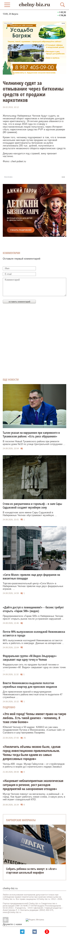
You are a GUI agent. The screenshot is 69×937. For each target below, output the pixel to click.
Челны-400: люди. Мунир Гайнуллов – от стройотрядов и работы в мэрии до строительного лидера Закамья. (34, 765)
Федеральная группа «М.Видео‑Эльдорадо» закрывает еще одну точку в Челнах (30, 658)
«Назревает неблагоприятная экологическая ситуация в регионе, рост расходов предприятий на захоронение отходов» (33, 784)
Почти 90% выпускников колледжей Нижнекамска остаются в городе (34, 633)
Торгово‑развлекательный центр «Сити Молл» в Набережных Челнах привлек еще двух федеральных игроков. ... (33, 586)
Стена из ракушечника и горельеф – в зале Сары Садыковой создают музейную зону (32, 505)
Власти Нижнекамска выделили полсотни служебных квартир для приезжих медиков (30, 685)
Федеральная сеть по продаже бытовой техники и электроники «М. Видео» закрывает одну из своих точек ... (34, 667)
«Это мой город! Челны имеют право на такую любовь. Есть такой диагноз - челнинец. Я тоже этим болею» (34, 718)
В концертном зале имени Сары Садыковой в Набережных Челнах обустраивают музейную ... (30, 514)
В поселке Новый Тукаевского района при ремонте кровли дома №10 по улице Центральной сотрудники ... (34, 443)
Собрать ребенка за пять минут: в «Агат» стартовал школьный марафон (31, 871)
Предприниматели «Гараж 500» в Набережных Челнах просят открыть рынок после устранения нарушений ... (33, 617)
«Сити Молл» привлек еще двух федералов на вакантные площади (31, 576)
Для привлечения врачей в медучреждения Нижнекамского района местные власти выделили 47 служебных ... (32, 694)
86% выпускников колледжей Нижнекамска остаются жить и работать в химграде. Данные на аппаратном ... (33, 642)
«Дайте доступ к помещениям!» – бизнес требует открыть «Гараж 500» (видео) (33, 609)
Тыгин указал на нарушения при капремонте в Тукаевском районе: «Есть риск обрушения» (31, 434)
